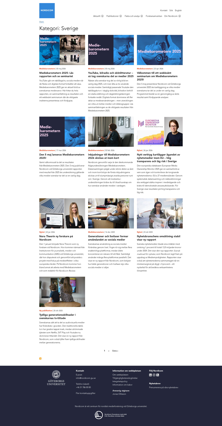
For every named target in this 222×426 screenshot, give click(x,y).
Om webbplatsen (120, 375)
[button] (103, 16)
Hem (41, 22)
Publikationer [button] (113, 16)
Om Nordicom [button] (171, 16)
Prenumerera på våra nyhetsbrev (163, 388)
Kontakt (163, 11)
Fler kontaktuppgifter (85, 393)
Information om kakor (122, 385)
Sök (171, 11)
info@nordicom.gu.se (86, 378)
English (178, 11)
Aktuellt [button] (96, 16)
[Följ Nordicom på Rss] (157, 375)
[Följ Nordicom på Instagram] (154, 375)
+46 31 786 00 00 (83, 387)
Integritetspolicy (120, 382)
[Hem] (48, 10)
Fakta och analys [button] (132, 16)
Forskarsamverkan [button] (154, 16)
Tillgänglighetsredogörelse (125, 378)
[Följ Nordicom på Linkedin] (150, 375)
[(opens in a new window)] (111, 415)
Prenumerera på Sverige (40, 359)
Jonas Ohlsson (119, 394)
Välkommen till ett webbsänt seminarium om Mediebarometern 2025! (157, 76)
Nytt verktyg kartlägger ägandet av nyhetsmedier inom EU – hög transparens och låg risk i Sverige (158, 158)
